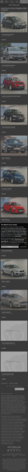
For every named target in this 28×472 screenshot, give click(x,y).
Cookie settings (23, 246)
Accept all (10, 246)
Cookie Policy (18, 236)
